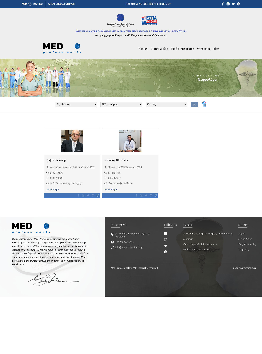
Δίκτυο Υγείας (159, 48)
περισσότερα (52, 189)
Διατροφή (188, 239)
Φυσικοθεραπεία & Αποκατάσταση (200, 244)
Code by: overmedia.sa (244, 268)
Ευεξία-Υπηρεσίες (182, 48)
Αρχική (143, 48)
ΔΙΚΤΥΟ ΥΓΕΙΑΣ (214, 75)
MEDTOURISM (32, 4)
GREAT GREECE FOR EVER (61, 4)
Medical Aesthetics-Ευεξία (196, 249)
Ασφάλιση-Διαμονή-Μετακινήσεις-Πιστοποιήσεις (207, 233)
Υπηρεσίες (203, 48)
